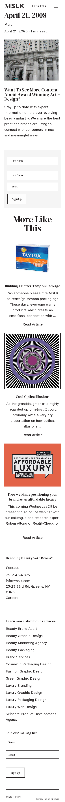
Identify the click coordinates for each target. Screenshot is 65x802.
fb (7, 609)
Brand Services (18, 657)
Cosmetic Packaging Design (28, 664)
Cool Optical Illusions (32, 396)
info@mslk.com (18, 581)
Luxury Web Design (21, 707)
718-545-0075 (18, 575)
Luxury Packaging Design (26, 699)
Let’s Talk (39, 6)
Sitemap (55, 799)
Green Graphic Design (23, 678)
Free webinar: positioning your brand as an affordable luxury (32, 497)
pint (18, 609)
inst (24, 609)
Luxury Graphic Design (24, 692)
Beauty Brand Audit (21, 628)
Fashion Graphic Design (25, 671)
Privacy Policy (43, 799)
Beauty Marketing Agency (26, 643)
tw (13, 609)
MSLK (14, 5)
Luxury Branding (19, 685)
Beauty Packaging (20, 650)
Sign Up (17, 199)
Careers (12, 597)
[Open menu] (56, 5)
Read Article (33, 324)
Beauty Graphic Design (24, 636)
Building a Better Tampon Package (32, 286)
